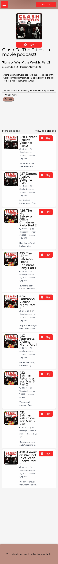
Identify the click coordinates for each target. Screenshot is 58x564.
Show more (11, 95)
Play (31, 44)
